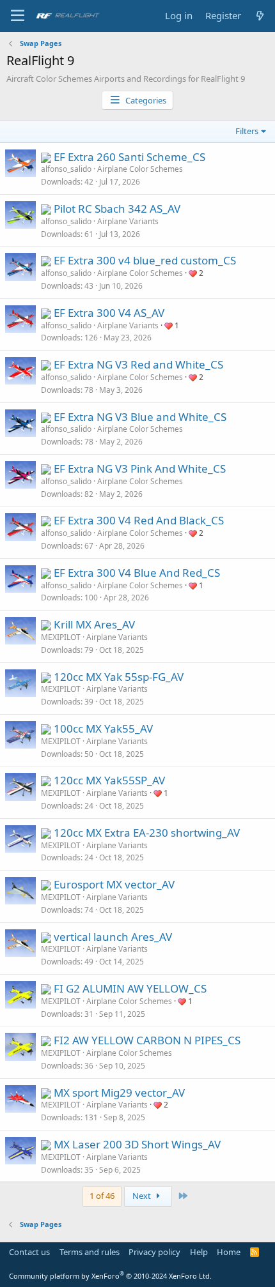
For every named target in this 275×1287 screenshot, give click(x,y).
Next (142, 1195)
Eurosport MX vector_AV (114, 884)
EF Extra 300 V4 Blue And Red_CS (137, 572)
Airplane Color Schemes (140, 169)
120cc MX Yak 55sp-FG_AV (119, 676)
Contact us (29, 1252)
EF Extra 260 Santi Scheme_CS (129, 156)
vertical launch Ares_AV (113, 936)
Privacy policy (154, 1252)
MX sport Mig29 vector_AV (119, 1092)
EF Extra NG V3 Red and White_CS (138, 364)
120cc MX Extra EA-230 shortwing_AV (147, 832)
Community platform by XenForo (110, 1276)
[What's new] (260, 15)
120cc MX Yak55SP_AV (109, 780)
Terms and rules (89, 1252)
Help (199, 1252)
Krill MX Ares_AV (94, 624)
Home (228, 1252)
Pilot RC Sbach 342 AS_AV (117, 208)
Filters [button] (246, 131)
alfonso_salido (66, 169)
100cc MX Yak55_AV (103, 728)
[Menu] (18, 16)
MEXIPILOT (61, 637)
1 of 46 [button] (102, 1195)
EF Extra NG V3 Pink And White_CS (140, 468)
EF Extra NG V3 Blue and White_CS (140, 416)
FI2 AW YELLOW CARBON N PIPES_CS (147, 1040)
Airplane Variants (128, 221)
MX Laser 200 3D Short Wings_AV (137, 1144)
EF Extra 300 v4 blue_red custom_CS (145, 260)
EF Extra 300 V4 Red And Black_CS (139, 520)
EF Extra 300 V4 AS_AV (109, 312)
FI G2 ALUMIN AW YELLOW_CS (130, 988)
